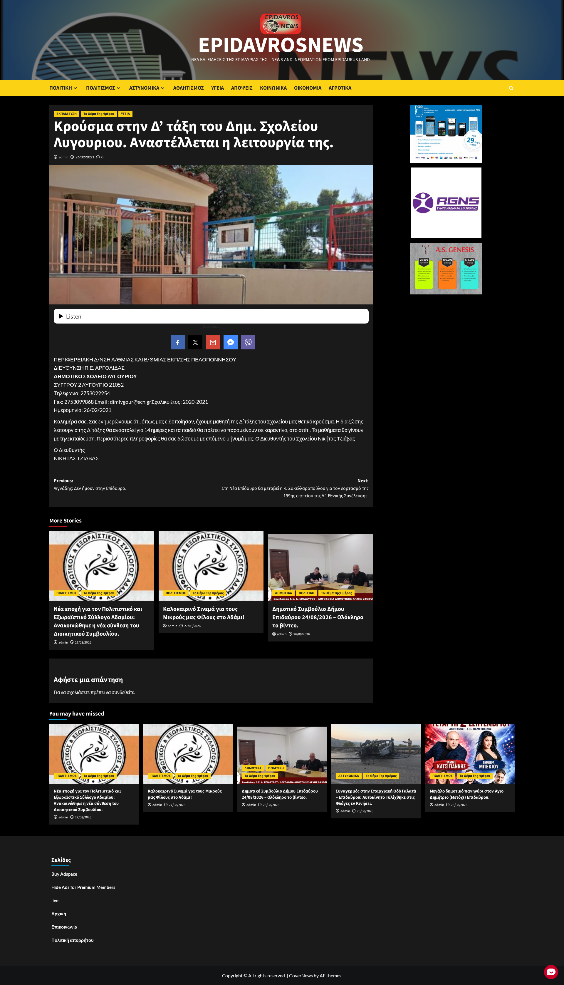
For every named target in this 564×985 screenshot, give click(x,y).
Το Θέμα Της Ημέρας (98, 113)
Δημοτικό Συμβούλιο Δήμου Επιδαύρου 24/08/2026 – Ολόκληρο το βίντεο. (317, 617)
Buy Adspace (64, 874)
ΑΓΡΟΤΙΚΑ (340, 88)
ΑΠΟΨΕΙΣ (242, 88)
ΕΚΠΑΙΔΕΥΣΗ (66, 113)
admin (63, 157)
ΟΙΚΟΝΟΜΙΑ (307, 88)
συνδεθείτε (123, 692)
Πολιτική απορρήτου (72, 940)
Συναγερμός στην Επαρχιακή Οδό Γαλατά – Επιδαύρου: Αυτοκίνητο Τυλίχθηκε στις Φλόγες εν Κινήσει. (376, 797)
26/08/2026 (301, 634)
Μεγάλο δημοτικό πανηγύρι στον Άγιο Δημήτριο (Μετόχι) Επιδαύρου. (466, 794)
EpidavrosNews (280, 45)
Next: (295, 488)
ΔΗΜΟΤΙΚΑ (283, 593)
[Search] (511, 88)
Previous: (90, 485)
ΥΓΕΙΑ (217, 88)
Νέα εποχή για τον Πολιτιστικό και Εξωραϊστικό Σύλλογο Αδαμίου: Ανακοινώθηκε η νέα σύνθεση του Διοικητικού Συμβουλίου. (98, 621)
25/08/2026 (365, 811)
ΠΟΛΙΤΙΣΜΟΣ (100, 88)
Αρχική (58, 913)
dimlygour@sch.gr (130, 401)
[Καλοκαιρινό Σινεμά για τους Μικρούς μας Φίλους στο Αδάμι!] (211, 566)
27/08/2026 (83, 642)
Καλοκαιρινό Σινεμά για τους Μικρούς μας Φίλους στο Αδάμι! (203, 613)
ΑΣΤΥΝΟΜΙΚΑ (144, 88)
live (54, 900)
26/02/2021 (84, 157)
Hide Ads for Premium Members (83, 887)
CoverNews (301, 975)
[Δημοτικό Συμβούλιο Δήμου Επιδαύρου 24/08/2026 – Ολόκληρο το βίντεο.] (320, 566)
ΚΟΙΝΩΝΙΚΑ (273, 88)
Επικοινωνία (64, 926)
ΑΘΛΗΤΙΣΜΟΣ (188, 88)
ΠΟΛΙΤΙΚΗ (60, 88)
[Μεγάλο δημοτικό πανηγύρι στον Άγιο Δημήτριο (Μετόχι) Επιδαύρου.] (470, 753)
